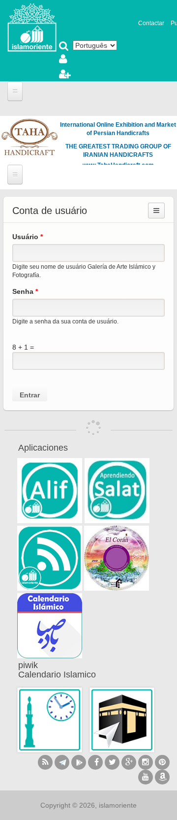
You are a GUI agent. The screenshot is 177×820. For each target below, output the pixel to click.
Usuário (27, 237)
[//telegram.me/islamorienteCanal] (62, 762)
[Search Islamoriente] (64, 47)
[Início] (32, 27)
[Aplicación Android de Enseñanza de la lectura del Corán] (49, 490)
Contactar (151, 23)
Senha (25, 291)
